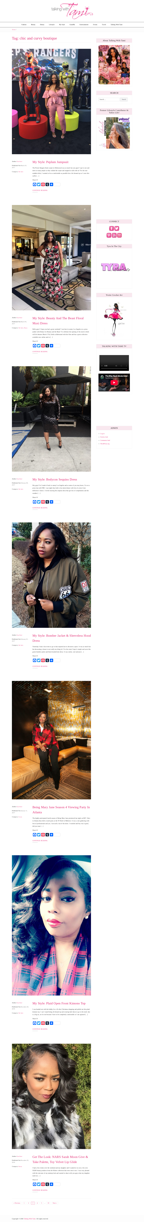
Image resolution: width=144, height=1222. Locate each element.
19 (48, 1203)
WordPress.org (105, 444)
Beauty (33, 24)
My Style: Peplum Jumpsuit (50, 162)
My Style (62, 24)
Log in (102, 433)
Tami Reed (19, 161)
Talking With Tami (116, 24)
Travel (104, 24)
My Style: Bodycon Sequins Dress (54, 479)
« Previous (16, 1203)
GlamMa (72, 24)
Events (95, 24)
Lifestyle (52, 24)
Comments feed (105, 440)
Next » (55, 1203)
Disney (42, 24)
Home (14, 29)
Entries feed (104, 437)
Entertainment (84, 24)
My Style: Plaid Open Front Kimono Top (58, 1003)
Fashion (24, 24)
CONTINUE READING (40, 190)
